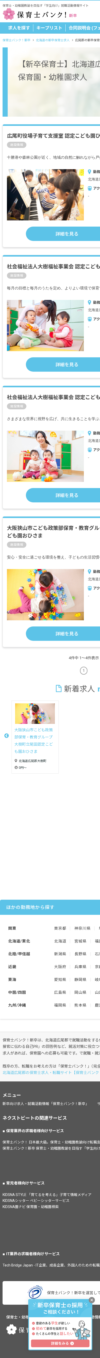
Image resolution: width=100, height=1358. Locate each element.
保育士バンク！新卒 (17, 40)
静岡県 (80, 979)
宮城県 (80, 941)
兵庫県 (80, 967)
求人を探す (19, 28)
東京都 (60, 928)
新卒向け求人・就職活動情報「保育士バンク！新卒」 (46, 1104)
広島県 (60, 992)
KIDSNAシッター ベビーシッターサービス (36, 1201)
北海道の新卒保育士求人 (53, 40)
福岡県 (60, 1005)
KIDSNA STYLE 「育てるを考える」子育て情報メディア (47, 1195)
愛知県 (60, 979)
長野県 (80, 954)
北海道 (60, 941)
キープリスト (49, 28)
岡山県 (80, 992)
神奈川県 (82, 928)
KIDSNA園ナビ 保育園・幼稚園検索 (31, 1207)
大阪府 (60, 967)
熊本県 (80, 1005)
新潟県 (60, 954)
